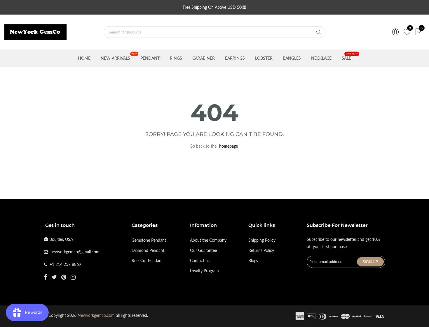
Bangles (292, 58)
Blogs (253, 260)
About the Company (208, 240)
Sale (346, 58)
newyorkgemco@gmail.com (75, 251)
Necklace (321, 58)
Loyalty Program (204, 270)
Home (84, 58)
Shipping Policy (261, 240)
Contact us (200, 260)
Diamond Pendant (148, 250)
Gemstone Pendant (149, 240)
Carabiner (203, 58)
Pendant (150, 58)
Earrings (235, 58)
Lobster (264, 58)
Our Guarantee (203, 250)
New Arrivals (115, 58)
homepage (228, 146)
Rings (176, 58)
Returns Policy (261, 250)
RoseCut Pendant (147, 260)
